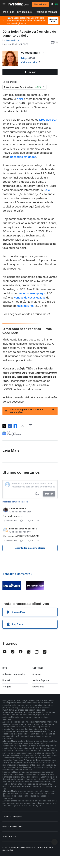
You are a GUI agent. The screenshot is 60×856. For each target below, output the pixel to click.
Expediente (38, 686)
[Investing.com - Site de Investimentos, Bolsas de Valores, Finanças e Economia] (18, 4)
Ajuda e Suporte (40, 680)
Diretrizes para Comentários (15, 502)
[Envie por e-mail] (30, 426)
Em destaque (24, 12)
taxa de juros (25, 305)
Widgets (6, 686)
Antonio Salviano (17, 509)
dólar (20, 99)
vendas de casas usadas (29, 297)
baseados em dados (23, 156)
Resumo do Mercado (46, 12)
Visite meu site (29, 62)
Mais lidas (8, 12)
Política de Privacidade (12, 826)
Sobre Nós (37, 667)
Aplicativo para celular (13, 674)
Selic (47, 190)
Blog (4, 667)
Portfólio (6, 680)
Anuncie (36, 674)
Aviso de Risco (9, 836)
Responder (11, 520)
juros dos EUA (48, 119)
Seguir (32, 72)
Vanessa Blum (30, 52)
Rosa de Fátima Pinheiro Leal (23, 529)
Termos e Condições (12, 816)
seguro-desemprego (32, 293)
